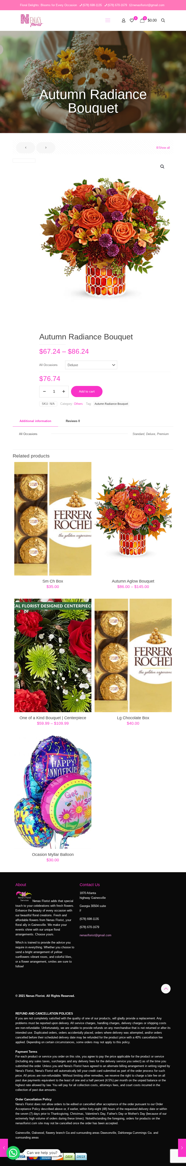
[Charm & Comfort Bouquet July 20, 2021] (4, 1148)
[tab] (35, 421)
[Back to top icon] (166, 988)
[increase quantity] (64, 391)
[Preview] (85, 498)
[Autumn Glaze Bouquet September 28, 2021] (182, 1148)
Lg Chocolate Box (133, 718)
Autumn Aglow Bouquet (133, 581)
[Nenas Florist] (32, 20)
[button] (162, 166)
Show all (164, 147)
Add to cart (87, 391)
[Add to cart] (85, 468)
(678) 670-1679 (117, 5)
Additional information (35, 421)
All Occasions (48, 365)
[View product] (85, 478)
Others (78, 403)
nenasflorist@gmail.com (148, 5)
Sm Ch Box (52, 581)
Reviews (73, 421)
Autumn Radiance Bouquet (111, 403)
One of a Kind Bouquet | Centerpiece (53, 718)
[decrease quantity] (44, 391)
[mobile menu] (108, 20)
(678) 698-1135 (92, 5)
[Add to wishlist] (85, 488)
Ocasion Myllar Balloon (53, 854)
